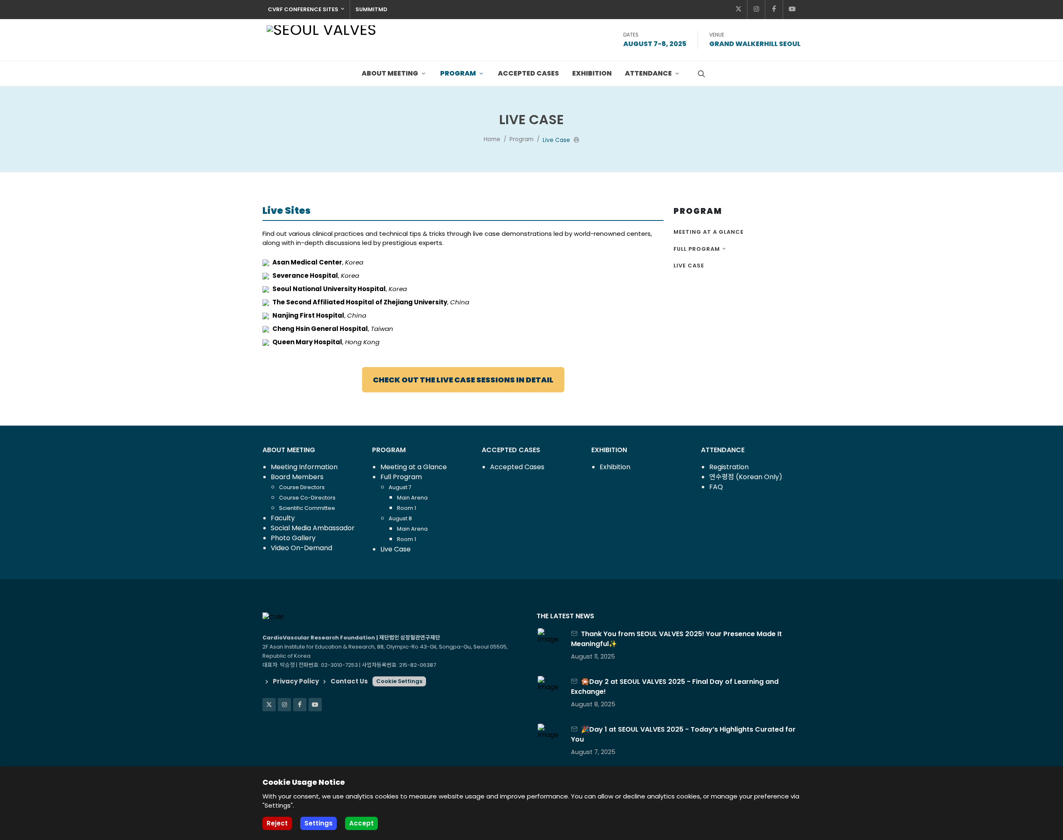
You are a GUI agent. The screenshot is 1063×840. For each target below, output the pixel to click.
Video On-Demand (301, 548)
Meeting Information (304, 467)
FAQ (716, 487)
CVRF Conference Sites (303, 9)
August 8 (400, 518)
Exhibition (615, 467)
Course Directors (302, 487)
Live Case (689, 265)
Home (492, 139)
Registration (729, 467)
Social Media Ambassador (313, 528)
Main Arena (412, 497)
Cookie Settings (399, 681)
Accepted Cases (517, 467)
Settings (318, 823)
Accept (361, 823)
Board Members (297, 477)
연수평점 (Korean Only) (745, 477)
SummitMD (371, 9)
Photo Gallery (293, 538)
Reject (277, 823)
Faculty (283, 518)
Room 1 (406, 508)
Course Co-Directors (307, 497)
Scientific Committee (307, 508)
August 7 (400, 487)
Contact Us (349, 681)
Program (521, 139)
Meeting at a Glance (709, 232)
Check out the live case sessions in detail (463, 380)
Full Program (697, 249)
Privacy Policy (296, 681)
